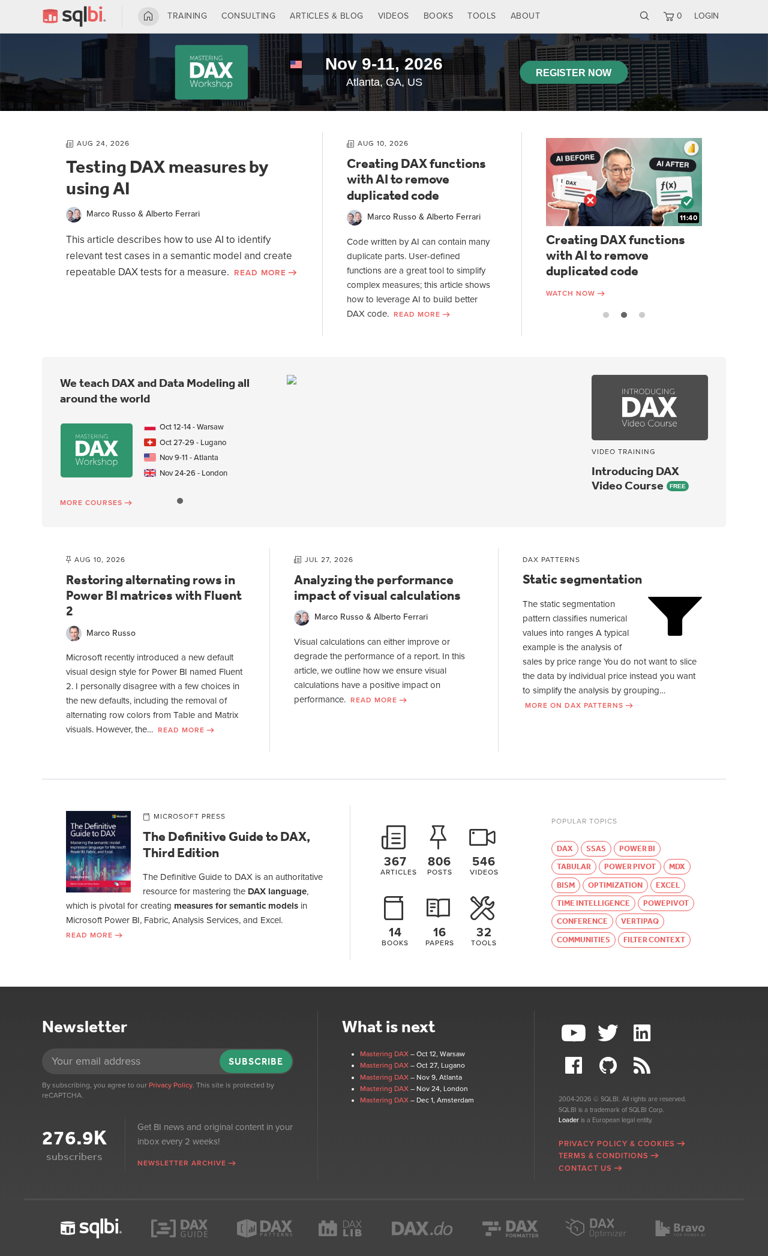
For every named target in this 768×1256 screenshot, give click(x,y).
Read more (260, 273)
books (395, 936)
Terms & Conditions (604, 1156)
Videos (393, 16)
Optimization (615, 885)
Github (609, 1065)
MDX (677, 866)
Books (439, 16)
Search (644, 16)
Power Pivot (630, 866)
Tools (481, 16)
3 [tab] (642, 315)
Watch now (570, 293)
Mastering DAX (384, 1054)
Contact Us (585, 1168)
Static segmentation (582, 579)
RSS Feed (643, 1065)
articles (398, 865)
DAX (565, 848)
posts (439, 865)
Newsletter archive (181, 1163)
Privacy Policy (171, 1085)
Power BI (637, 848)
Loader (569, 1120)
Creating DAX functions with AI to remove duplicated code (416, 179)
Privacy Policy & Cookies (617, 1144)
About (526, 16)
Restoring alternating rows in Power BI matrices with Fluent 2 (154, 596)
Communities (583, 939)
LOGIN (706, 16)
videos (484, 865)
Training (187, 16)
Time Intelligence (593, 903)
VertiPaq (640, 921)
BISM (566, 885)
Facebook (575, 1065)
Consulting (248, 16)
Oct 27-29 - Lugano (191, 442)
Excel (668, 885)
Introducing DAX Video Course (635, 478)
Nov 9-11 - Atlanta (187, 457)
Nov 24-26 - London (191, 473)
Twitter (609, 1033)
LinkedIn (643, 1033)
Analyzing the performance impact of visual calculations (377, 587)
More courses (91, 502)
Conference (582, 921)
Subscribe (256, 1061)
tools (484, 936)
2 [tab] (624, 315)
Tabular (574, 866)
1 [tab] (606, 315)
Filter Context (654, 939)
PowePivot (666, 903)
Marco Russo (111, 633)
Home (148, 16)
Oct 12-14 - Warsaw (190, 427)
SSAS (596, 848)
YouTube (575, 1033)
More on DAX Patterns (574, 705)
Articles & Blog (327, 16)
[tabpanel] (624, 218)
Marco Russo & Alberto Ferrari (143, 214)
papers (439, 936)
